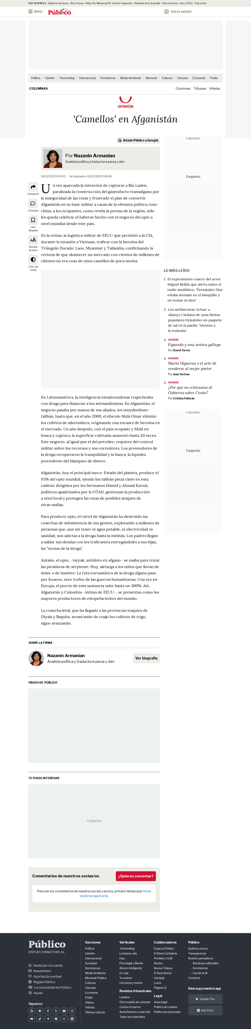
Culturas (167, 78)
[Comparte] (33, 187)
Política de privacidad (167, 1012)
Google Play (207, 999)
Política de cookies (165, 1007)
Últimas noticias (95, 1012)
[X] (56, 1011)
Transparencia (197, 953)
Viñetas (214, 88)
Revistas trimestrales (135, 991)
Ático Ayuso (77, 3)
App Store (207, 1010)
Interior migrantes (122, 3)
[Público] (59, 12)
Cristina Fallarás (184, 398)
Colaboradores (165, 942)
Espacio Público (164, 948)
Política (35, 78)
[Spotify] (56, 1019)
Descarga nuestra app (204, 988)
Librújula (159, 978)
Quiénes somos (198, 948)
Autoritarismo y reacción (134, 1012)
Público (47, 945)
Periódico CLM (163, 958)
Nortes (158, 963)
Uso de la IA (200, 973)
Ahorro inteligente (130, 968)
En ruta (123, 973)
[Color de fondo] (33, 259)
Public (214, 78)
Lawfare (124, 997)
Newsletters (42, 971)
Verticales (127, 942)
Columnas (38, 88)
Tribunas (200, 88)
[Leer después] (33, 220)
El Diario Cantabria (165, 953)
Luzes (157, 982)
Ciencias (182, 78)
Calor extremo (170, 3)
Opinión (50, 78)
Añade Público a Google (140, 140)
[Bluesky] (64, 1011)
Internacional (87, 78)
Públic (89, 997)
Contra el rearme (130, 1007)
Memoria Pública (95, 978)
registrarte (100, 896)
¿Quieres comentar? (136, 876)
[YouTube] (31, 1019)
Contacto (194, 978)
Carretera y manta (130, 982)
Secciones (93, 942)
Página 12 (160, 987)
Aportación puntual (47, 976)
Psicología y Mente (131, 963)
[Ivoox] (72, 1019)
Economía (199, 78)
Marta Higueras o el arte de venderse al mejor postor (192, 366)
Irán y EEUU (186, 3)
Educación (200, 3)
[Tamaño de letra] (33, 240)
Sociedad (91, 963)
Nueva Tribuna (163, 968)
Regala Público (44, 982)
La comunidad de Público (52, 987)
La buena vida (128, 953)
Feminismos (107, 78)
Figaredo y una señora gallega (194, 344)
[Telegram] (48, 1019)
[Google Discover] (39, 1011)
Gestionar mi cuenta (48, 965)
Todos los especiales (132, 1016)
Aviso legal (160, 1002)
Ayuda (38, 993)
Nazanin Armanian (94, 155)
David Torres (181, 350)
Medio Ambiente (130, 78)
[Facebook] (48, 1011)
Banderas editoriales (205, 963)
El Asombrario (163, 973)
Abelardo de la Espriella (147, 3)
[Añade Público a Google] (31, 1011)
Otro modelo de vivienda (134, 1002)
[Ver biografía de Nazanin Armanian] (36, 658)
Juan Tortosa (181, 374)
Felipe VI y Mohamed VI (98, 3)
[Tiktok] (39, 1019)
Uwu (122, 958)
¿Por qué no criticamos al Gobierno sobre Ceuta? (190, 390)
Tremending (67, 78)
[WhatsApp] (64, 1019)
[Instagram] (72, 1011)
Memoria (151, 78)
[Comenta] (32, 203)
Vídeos (89, 1002)
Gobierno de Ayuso (58, 3)
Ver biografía (146, 658)
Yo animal (125, 978)
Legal (158, 996)
